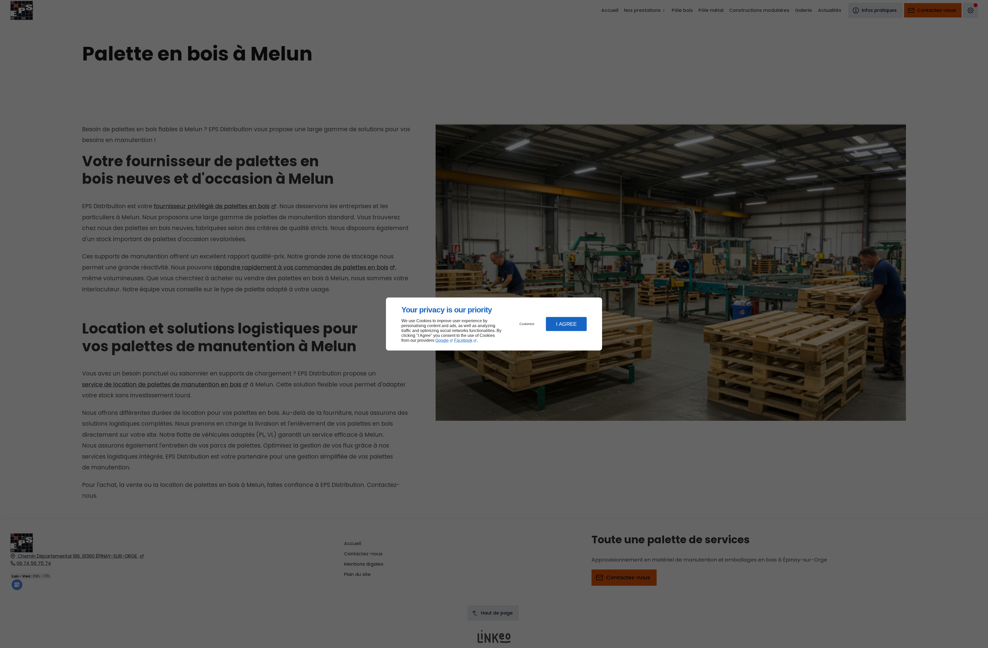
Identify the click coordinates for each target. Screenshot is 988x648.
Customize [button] (526, 324)
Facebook (463, 340)
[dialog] (494, 324)
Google (442, 340)
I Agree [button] (566, 324)
